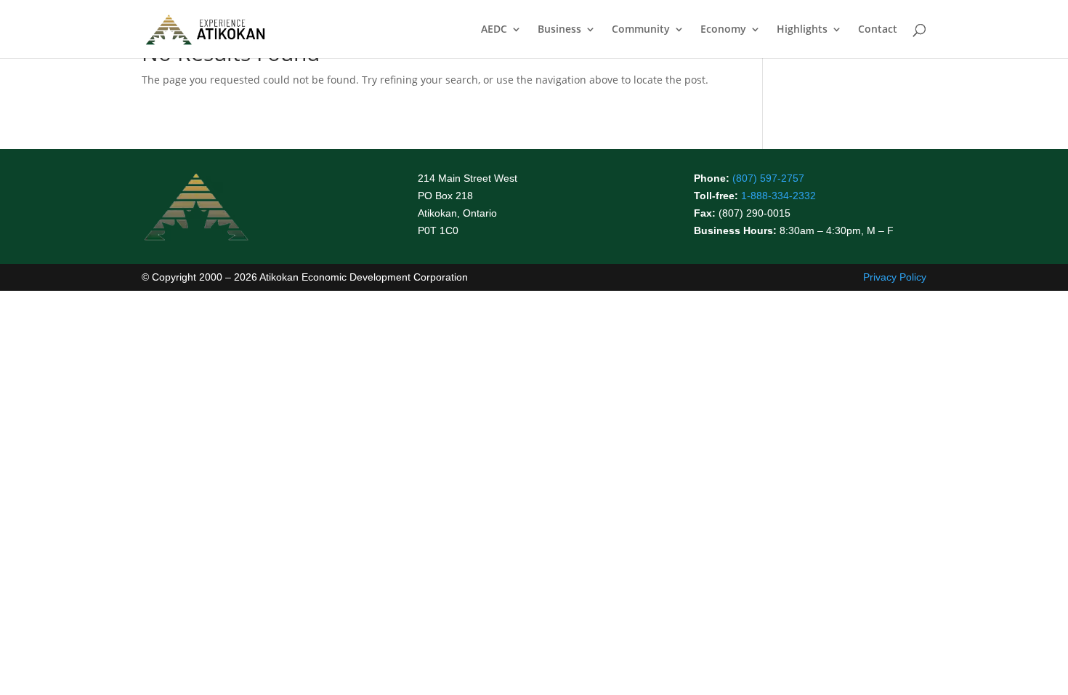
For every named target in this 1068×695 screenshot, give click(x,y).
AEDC (494, 30)
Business (559, 30)
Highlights (802, 30)
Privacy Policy (894, 277)
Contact (877, 30)
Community (641, 30)
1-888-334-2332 (778, 195)
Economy (723, 30)
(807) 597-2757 (768, 178)
